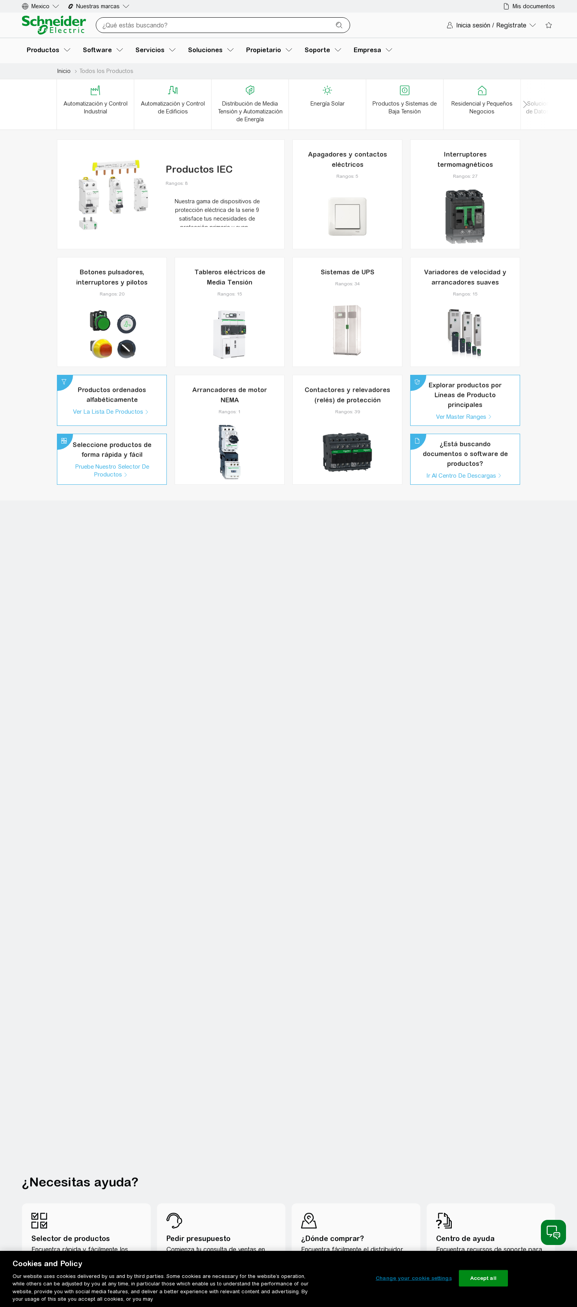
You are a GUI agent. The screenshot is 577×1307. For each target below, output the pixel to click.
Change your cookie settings (414, 1278)
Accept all (483, 1278)
